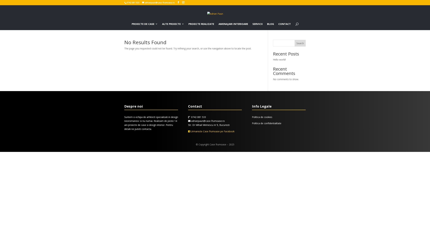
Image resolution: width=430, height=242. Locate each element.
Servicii (257, 24)
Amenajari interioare (233, 24)
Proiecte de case (143, 24)
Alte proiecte (171, 24)
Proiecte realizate (201, 24)
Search (300, 43)
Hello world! (279, 59)
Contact (284, 24)
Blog (270, 24)
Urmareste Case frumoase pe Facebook (212, 131)
